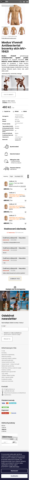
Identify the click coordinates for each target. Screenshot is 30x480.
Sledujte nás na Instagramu (15, 289)
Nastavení (14, 471)
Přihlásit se (7, 339)
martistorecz (7, 395)
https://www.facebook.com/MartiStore (15, 393)
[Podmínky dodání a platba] (9, 405)
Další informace (14, 467)
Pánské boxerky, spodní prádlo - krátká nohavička (19, 116)
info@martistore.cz (9, 389)
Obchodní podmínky (7, 360)
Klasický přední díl (19, 123)
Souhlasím (14, 476)
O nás (3, 351)
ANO (16, 135)
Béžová (17, 119)
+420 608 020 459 (9, 391)
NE (15, 130)
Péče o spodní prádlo (7, 377)
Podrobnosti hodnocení (9, 38)
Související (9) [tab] (19, 176)
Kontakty (4, 353)
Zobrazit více (15, 279)
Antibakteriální (19, 137)
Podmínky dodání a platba (9, 358)
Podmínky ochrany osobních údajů (11, 368)
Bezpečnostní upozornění (9, 371)
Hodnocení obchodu (15, 228)
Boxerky (17, 126)
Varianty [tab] (5, 176)
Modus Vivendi (12, 102)
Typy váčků (5, 373)
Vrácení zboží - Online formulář (10, 364)
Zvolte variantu (8, 94)
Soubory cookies (6, 370)
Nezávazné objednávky (8, 354)
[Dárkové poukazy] (10, 440)
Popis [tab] (11, 176)
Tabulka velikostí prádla (8, 375)
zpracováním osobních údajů (12, 334)
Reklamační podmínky (8, 366)
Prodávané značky (7, 379)
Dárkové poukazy (6, 356)
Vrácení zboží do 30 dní (8, 362)
